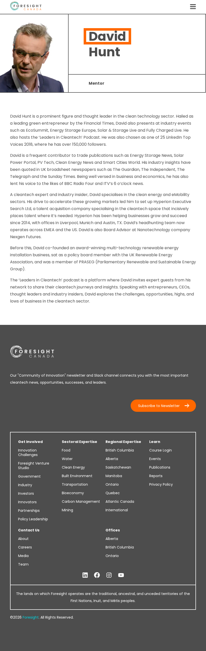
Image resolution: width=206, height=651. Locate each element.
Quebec (113, 492)
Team (23, 564)
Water (67, 458)
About (23, 538)
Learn (154, 441)
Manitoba (114, 475)
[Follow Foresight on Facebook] (96, 575)
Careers (25, 547)
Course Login (160, 450)
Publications (159, 467)
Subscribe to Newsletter (159, 405)
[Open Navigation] (192, 7)
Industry (25, 484)
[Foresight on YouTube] (121, 575)
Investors (26, 493)
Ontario (112, 484)
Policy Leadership (33, 519)
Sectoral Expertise (79, 441)
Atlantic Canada (120, 501)
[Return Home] (25, 7)
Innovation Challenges (28, 452)
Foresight (31, 617)
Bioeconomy (73, 492)
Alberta (112, 458)
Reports (156, 475)
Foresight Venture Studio (33, 465)
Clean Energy (73, 467)
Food (66, 450)
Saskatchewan (118, 467)
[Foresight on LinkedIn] (85, 575)
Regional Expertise (123, 441)
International (117, 510)
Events (155, 458)
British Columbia (120, 450)
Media (23, 555)
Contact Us (28, 530)
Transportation (75, 484)
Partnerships (29, 510)
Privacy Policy (161, 484)
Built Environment (77, 475)
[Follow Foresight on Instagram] (109, 575)
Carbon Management (81, 501)
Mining (67, 510)
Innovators (27, 502)
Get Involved (30, 441)
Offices (113, 530)
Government (29, 476)
